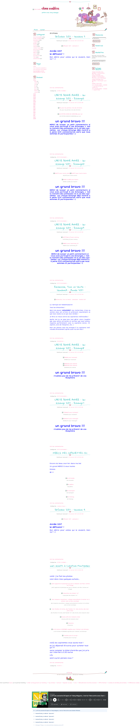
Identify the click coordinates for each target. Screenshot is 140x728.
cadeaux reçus (37, 47)
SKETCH (35, 52)
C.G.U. (75, 682)
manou (11, 682)
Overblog (81, 674)
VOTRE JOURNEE (37, 38)
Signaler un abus (67, 682)
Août (35, 81)
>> (71, 672)
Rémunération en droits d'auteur (88, 682)
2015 (34, 109)
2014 (34, 111)
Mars (35, 89)
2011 (34, 115)
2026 (34, 80)
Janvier (36, 92)
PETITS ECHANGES (37, 37)
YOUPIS (35, 51)
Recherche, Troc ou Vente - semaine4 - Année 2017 (70, 288)
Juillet (35, 83)
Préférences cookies (134, 682)
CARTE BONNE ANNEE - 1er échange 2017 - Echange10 (70, 162)
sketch (35, 54)
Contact (42, 30)
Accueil (36, 30)
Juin (35, 84)
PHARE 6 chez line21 (97, 83)
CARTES (35, 46)
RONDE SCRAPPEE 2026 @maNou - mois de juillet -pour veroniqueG (98, 73)
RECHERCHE (36, 40)
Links (34, 66)
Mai (35, 86)
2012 (34, 114)
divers (34, 44)
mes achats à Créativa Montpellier (70, 566)
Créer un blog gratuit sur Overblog (37, 682)
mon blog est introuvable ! (40, 69)
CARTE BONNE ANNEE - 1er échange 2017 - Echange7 (70, 401)
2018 (34, 104)
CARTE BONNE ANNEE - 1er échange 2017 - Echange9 (70, 226)
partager (65, 704)
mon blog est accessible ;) (39, 68)
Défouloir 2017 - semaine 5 (70, 36)
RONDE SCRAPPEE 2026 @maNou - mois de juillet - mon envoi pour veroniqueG (99, 77)
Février (36, 90)
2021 (34, 100)
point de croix (36, 49)
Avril (35, 87)
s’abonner (55, 704)
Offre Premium (103, 682)
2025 (34, 94)
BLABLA (35, 43)
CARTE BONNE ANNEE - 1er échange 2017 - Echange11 (70, 97)
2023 (34, 97)
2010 (34, 117)
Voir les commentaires (56, 87)
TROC (34, 57)
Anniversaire (36, 55)
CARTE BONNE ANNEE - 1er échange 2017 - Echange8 (70, 346)
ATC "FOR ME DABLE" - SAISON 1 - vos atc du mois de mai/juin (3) (99, 86)
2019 (34, 103)
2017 (34, 106)
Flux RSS (94, 48)
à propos (74, 704)
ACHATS (59, 665)
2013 (34, 112)
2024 (34, 95)
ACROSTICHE (36, 58)
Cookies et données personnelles (117, 682)
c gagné (35, 41)
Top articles (51, 682)
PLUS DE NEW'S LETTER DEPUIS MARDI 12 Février (39, 72)
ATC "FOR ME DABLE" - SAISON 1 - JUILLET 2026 (99, 89)
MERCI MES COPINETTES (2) (70, 453)
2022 (34, 98)
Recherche (96, 41)
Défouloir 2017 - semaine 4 (70, 509)
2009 (34, 118)
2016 (34, 107)
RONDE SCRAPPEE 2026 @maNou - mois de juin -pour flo (99, 80)
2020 (34, 101)
